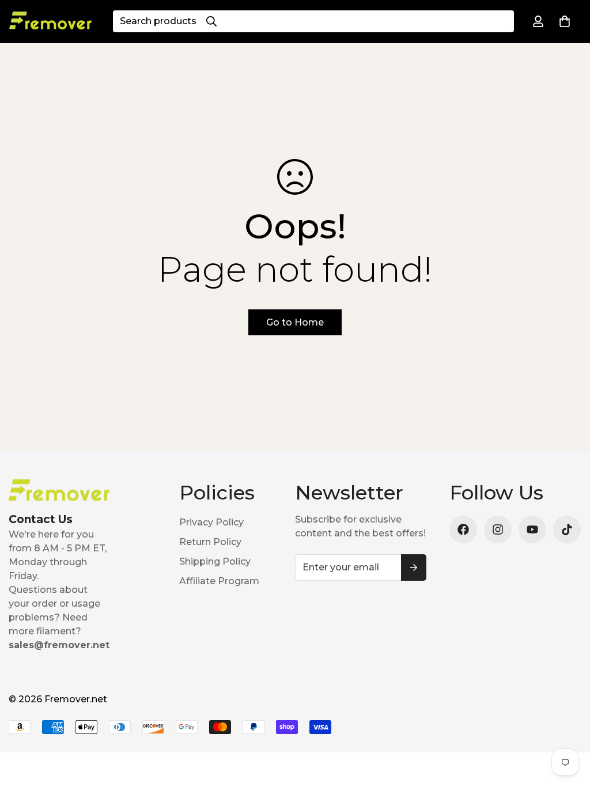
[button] (564, 21)
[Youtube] (532, 529)
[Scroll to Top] (567, 724)
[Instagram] (498, 529)
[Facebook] (463, 529)
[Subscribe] (413, 567)
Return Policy (210, 541)
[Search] (211, 21)
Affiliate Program (219, 581)
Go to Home (295, 322)
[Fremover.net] (50, 22)
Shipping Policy (215, 561)
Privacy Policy (211, 522)
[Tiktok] (567, 529)
